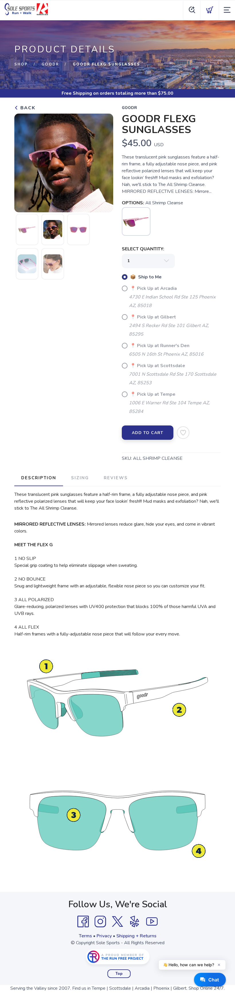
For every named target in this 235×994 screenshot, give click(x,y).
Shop (21, 64)
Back (27, 108)
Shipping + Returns (136, 936)
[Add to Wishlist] (183, 432)
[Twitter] (117, 921)
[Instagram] (100, 921)
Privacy (104, 936)
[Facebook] (83, 921)
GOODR (50, 64)
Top (119, 973)
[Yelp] (134, 921)
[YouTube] (151, 921)
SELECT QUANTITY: (143, 249)
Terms (85, 936)
